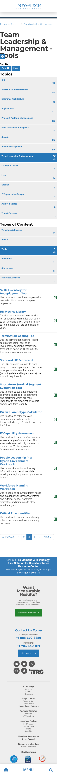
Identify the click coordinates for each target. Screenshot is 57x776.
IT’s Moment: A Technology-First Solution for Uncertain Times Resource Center (29, 563)
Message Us (27, 653)
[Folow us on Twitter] (31, 664)
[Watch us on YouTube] (24, 664)
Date (4, 68)
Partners (28, 714)
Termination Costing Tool (17, 335)
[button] (28, 770)
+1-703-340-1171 (28, 646)
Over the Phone (28, 726)
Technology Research (9, 24)
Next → (48, 537)
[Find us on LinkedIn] (16, 664)
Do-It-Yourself (28, 724)
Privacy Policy (29, 703)
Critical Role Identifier (15, 513)
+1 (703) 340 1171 (31, 572)
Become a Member (27, 612)
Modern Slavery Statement (29, 706)
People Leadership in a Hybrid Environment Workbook (16, 461)
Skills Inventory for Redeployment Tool (13, 291)
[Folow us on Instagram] (16, 671)
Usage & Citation (28, 699)
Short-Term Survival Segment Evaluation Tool (20, 386)
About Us (28, 689)
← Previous (8, 537)
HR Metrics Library (13, 311)
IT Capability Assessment (17, 433)
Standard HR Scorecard (16, 360)
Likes (15, 68)
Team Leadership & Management (39, 24)
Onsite (28, 729)
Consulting (28, 731)
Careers (28, 691)
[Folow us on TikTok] (24, 671)
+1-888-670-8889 (28, 638)
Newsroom (28, 694)
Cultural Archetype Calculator (21, 412)
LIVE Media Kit (28, 716)
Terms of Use (28, 701)
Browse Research (28, 739)
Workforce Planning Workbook (14, 487)
